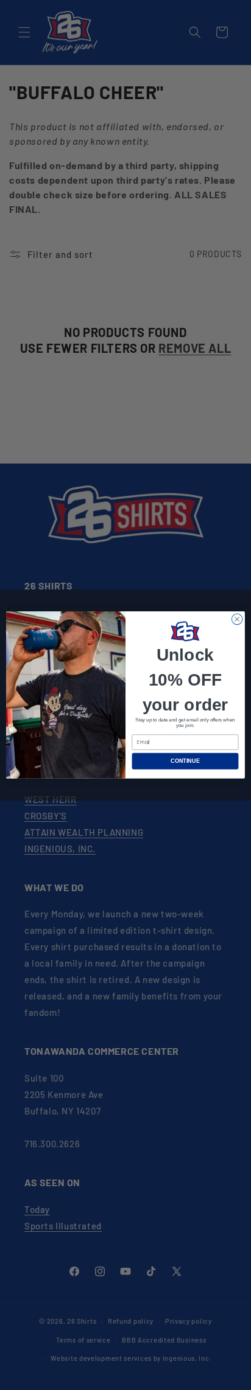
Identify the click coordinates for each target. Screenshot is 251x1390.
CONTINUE (185, 761)
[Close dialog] (237, 619)
